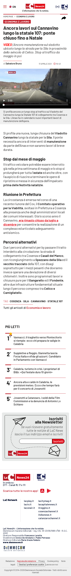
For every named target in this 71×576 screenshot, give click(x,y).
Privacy (41, 561)
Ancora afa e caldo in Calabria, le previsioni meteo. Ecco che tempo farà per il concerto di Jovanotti (36, 385)
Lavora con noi (51, 564)
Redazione (10, 561)
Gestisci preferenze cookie (31, 564)
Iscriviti (58, 441)
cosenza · (16, 301)
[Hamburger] (5, 6)
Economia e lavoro (25, 16)
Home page (8, 16)
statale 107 (55, 301)
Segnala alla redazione (26, 561)
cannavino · (39, 301)
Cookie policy (53, 561)
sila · (26, 301)
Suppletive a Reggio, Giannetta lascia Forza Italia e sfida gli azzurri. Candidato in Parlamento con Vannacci (37, 356)
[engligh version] (11, 6)
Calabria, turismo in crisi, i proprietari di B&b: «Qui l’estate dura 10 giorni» (37, 370)
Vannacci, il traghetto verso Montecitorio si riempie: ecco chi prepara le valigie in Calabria (38, 340)
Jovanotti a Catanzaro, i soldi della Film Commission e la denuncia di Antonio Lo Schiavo (37, 401)
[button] (64, 18)
